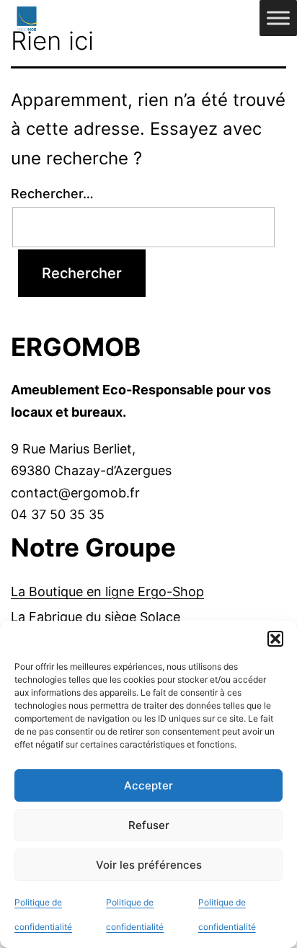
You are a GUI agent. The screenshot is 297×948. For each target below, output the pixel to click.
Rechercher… (52, 193)
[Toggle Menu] (278, 18)
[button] (275, 639)
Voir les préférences (149, 865)
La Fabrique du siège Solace (95, 616)
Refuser (148, 825)
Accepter (148, 785)
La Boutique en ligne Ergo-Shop (107, 591)
